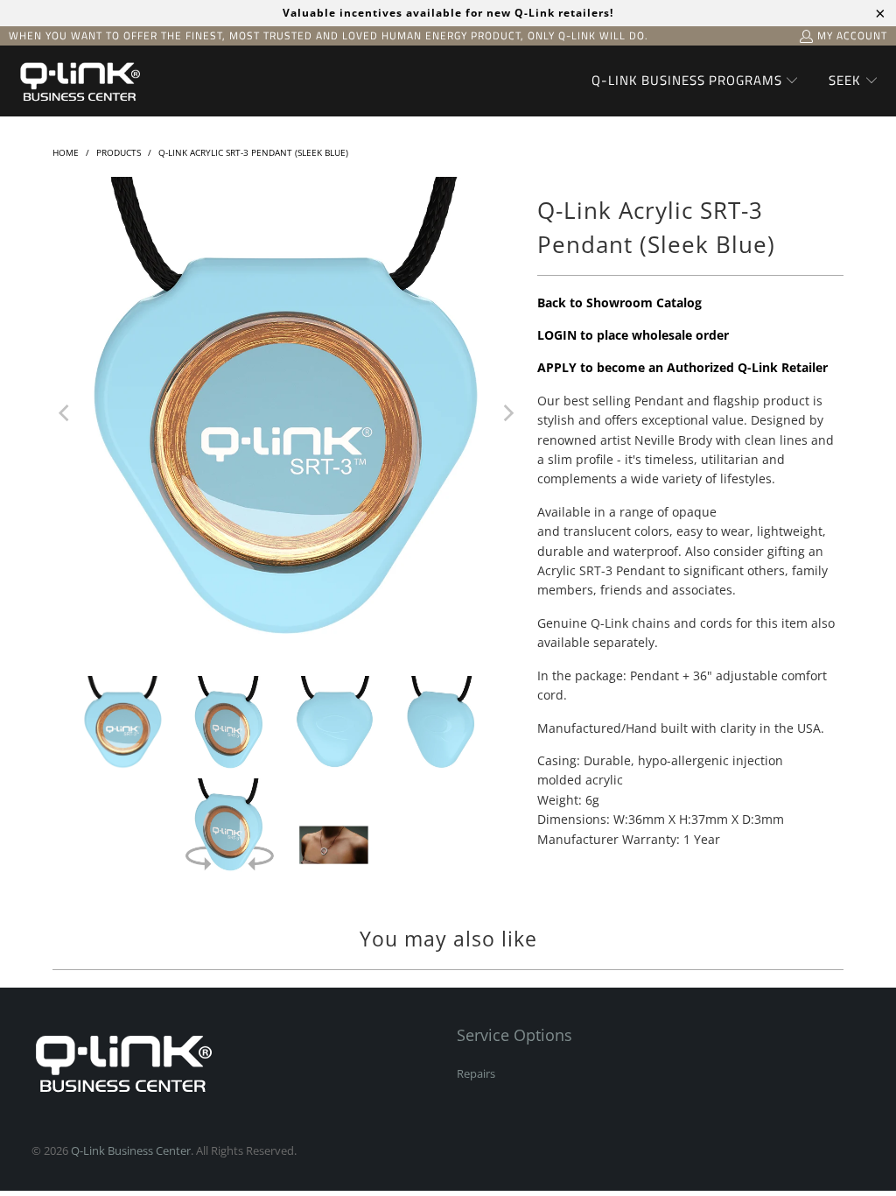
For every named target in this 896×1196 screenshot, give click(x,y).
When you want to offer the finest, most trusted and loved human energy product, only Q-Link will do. (328, 35)
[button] (696, 81)
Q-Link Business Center (131, 1150)
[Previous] (66, 413)
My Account (852, 35)
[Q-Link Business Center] (79, 81)
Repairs (476, 1073)
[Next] (507, 413)
